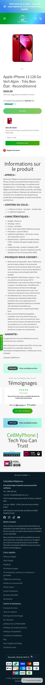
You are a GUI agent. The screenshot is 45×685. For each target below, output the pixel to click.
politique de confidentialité (14, 623)
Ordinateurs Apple (10, 568)
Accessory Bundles (10, 595)
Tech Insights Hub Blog (12, 643)
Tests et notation (10, 612)
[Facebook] (4, 517)
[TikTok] (14, 517)
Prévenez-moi (22, 143)
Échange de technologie (13, 615)
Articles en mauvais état (12, 583)
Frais (13, 94)
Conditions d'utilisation (12, 635)
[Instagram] (9, 517)
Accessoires (7, 599)
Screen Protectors (10, 591)
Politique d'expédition (12, 631)
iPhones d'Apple (9, 556)
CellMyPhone (16, 678)
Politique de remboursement (15, 627)
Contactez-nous (9, 647)
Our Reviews (8, 619)
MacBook (7, 564)
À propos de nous (10, 608)
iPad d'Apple (8, 560)
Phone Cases (8, 587)
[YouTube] (18, 517)
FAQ (4, 639)
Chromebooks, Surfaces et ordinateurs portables (19, 573)
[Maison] (22, 18)
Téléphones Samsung (12, 579)
